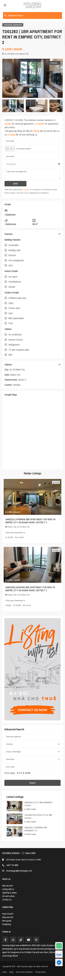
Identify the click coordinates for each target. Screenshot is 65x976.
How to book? (7, 913)
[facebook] (5, 940)
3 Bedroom (9, 532)
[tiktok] (21, 940)
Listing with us (8, 889)
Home (4, 972)
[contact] (59, 962)
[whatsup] (13, 940)
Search (32, 782)
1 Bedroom (8, 25)
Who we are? (7, 885)
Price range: (9, 773)
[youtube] (28, 940)
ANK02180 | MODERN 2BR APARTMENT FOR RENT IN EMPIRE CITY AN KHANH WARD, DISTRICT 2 (30, 589)
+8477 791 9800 (12, 865)
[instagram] (36, 940)
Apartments (17, 25)
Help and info (7, 917)
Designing (6, 924)
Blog (11, 972)
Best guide (6, 920)
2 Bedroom (9, 600)
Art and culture (8, 896)
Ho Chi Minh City (11, 53)
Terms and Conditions (24, 972)
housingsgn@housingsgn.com (19, 870)
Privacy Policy (40, 972)
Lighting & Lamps (9, 892)
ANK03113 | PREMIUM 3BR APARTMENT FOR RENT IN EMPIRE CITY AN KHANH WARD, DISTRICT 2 (30, 521)
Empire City (24, 53)
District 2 (22, 379)
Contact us (6, 899)
